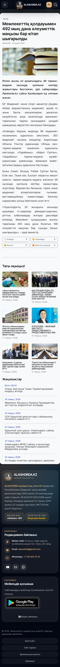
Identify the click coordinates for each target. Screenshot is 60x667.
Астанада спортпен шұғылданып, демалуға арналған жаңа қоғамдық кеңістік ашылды (29, 461)
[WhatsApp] (23, 567)
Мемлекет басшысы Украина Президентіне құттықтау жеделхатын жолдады (29, 404)
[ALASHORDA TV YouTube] (8, 567)
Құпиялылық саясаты (30, 654)
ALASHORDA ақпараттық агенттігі (23, 486)
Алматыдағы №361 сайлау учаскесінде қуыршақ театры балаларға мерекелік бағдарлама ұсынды (27, 446)
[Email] (15, 567)
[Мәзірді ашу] (5, 5)
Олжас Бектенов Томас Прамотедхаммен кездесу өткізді (29, 390)
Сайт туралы (30, 647)
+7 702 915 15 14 (31, 556)
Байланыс (30, 661)
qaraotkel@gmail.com (29, 549)
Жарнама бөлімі (36, 518)
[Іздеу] (55, 4)
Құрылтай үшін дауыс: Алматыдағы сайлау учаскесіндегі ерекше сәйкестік (29, 431)
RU (49, 5)
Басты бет (30, 641)
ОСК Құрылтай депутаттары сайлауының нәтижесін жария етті (28, 417)
